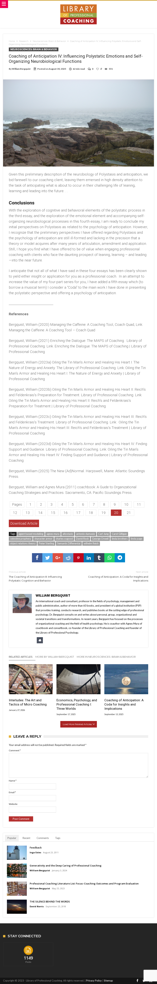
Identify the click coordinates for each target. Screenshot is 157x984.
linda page (136, 538)
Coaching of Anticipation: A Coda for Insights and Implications (118, 576)
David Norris (37, 906)
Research (24, 41)
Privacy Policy (94, 980)
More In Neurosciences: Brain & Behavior (106, 656)
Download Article (24, 523)
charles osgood (64, 538)
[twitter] (47, 557)
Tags (57, 837)
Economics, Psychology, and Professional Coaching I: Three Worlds (76, 704)
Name (12, 780)
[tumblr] (99, 557)
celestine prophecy (20, 538)
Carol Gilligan (119, 533)
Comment (15, 750)
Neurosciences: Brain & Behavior (49, 41)
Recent (26, 837)
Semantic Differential (68, 543)
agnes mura (53, 533)
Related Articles (21, 656)
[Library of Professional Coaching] (78, 4)
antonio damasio (85, 533)
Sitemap (108, 980)
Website (13, 804)
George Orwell (100, 538)
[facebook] (37, 557)
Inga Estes (35, 852)
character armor (43, 538)
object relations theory (23, 543)
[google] (58, 557)
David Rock (82, 538)
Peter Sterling (46, 543)
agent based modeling (31, 533)
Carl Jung (103, 533)
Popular (11, 837)
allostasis (68, 533)
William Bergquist (21, 68)
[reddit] (68, 557)
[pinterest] (78, 557)
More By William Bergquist (54, 656)
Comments (43, 837)
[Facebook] (137, 981)
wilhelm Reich (91, 543)
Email (12, 792)
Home (12, 41)
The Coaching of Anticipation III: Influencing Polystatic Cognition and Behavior (35, 576)
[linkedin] (89, 557)
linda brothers (120, 538)
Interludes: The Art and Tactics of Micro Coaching (28, 702)
